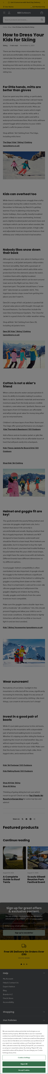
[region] (24, 1049)
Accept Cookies (24, 1070)
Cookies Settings (24, 1057)
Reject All (24, 1064)
